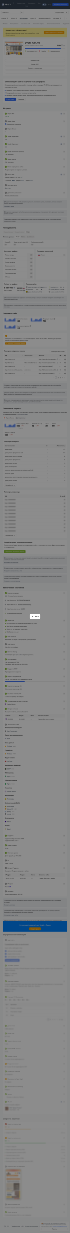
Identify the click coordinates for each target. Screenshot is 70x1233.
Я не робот (36, 616)
